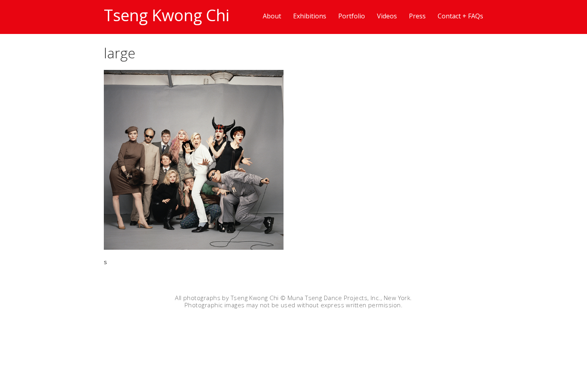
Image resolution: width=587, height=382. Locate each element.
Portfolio (351, 16)
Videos (387, 16)
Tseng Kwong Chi (166, 15)
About (272, 16)
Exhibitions (309, 16)
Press (417, 16)
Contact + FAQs (460, 16)
